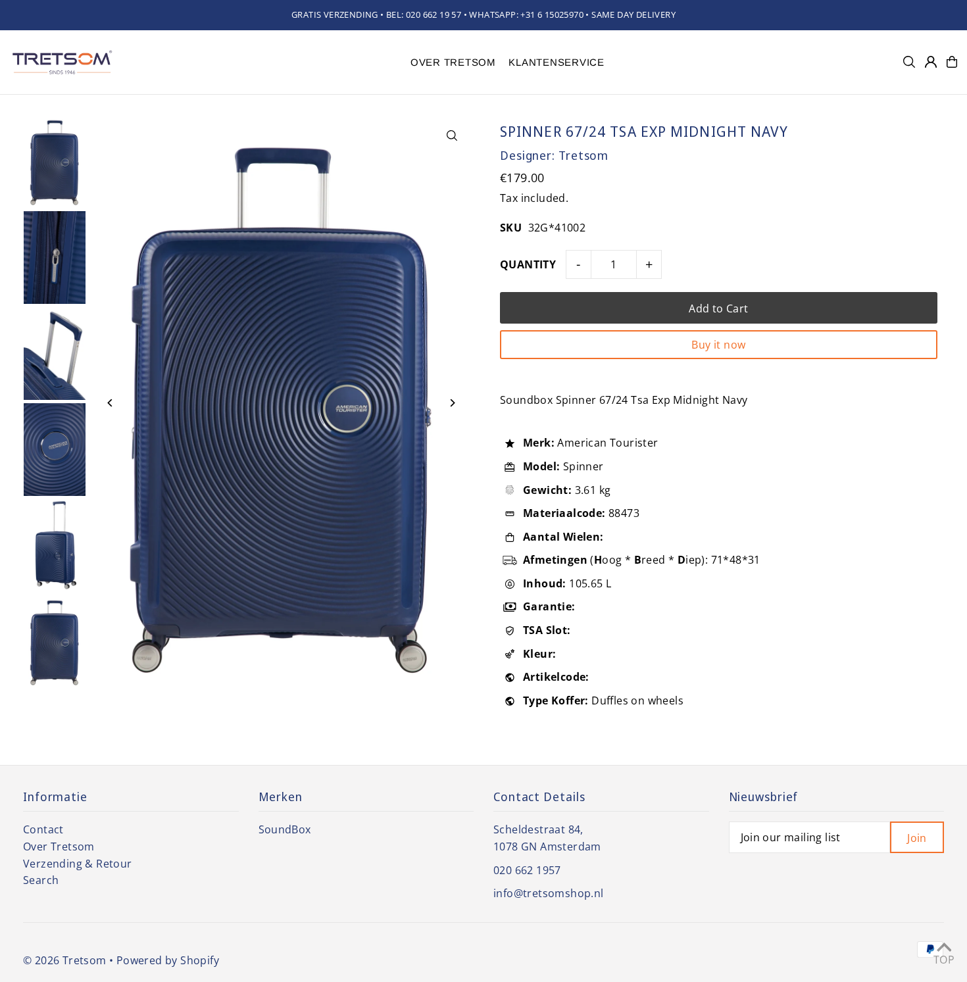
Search (41, 880)
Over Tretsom (59, 846)
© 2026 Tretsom (65, 960)
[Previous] (110, 403)
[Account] (931, 62)
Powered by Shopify (167, 960)
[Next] (452, 403)
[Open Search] (909, 62)
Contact (43, 829)
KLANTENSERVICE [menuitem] (556, 62)
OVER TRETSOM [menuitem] (453, 62)
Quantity (528, 264)
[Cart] (952, 62)
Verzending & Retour (77, 863)
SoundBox (285, 829)
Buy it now (718, 344)
